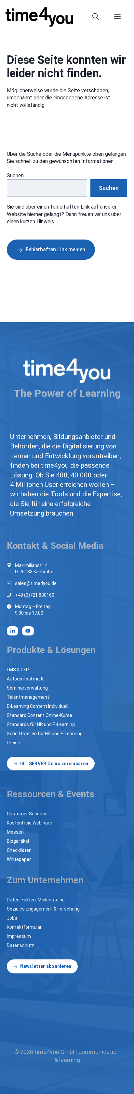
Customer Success (27, 813)
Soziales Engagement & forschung (43, 909)
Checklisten (19, 850)
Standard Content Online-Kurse (39, 715)
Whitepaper (19, 859)
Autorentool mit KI (26, 678)
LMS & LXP (18, 669)
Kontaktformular (24, 927)
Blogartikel (18, 841)
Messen (15, 832)
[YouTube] (28, 630)
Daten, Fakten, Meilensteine (36, 899)
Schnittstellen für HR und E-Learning (45, 733)
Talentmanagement (28, 697)
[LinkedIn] (13, 630)
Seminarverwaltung (27, 688)
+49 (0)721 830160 (34, 595)
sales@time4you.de (36, 583)
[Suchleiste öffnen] (99, 16)
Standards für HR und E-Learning (41, 724)
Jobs (12, 918)
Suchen (15, 175)
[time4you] (42, 16)
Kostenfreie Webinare (29, 822)
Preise (13, 742)
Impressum (19, 936)
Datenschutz (20, 945)
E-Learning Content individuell (37, 706)
